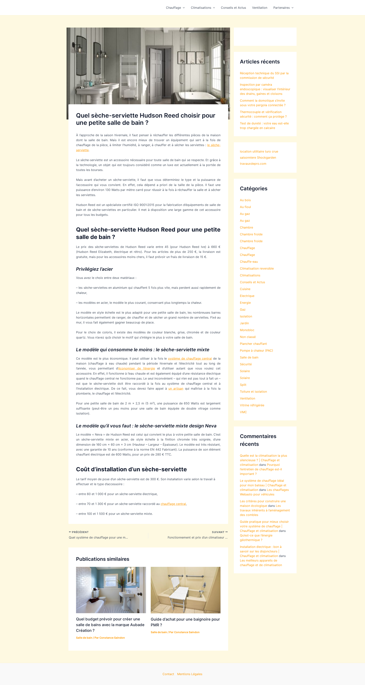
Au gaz (245, 214)
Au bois (245, 200)
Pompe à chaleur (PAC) (256, 350)
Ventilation (259, 7)
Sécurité (246, 364)
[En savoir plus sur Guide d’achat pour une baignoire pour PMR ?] (186, 590)
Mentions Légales (189, 674)
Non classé (248, 337)
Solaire (245, 371)
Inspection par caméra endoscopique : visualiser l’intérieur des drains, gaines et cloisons (265, 89)
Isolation (246, 316)
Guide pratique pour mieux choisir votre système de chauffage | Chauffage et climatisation (264, 526)
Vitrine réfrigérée (252, 405)
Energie (245, 303)
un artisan (175, 388)
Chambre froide (251, 234)
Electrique (247, 296)
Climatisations (201, 7)
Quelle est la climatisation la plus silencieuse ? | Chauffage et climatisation (263, 460)
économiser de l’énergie (136, 368)
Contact (168, 674)
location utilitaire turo (255, 151)
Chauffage (173, 7)
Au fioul (245, 207)
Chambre (246, 227)
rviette (84, 150)
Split (243, 385)
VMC (243, 412)
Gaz (243, 309)
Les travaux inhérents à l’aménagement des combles (265, 510)
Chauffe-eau (249, 261)
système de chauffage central (190, 358)
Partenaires (281, 7)
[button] (183, 7)
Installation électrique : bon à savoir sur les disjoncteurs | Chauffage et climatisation (261, 551)
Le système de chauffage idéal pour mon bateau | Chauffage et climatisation (263, 485)
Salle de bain (84, 637)
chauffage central (173, 504)
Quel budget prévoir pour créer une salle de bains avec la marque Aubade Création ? (110, 625)
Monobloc (247, 330)
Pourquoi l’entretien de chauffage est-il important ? (261, 469)
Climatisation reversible (257, 268)
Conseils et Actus (233, 7)
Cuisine (245, 289)
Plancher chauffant (253, 344)
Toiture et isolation (253, 391)
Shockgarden (266, 157)
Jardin (244, 323)
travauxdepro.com (253, 163)
